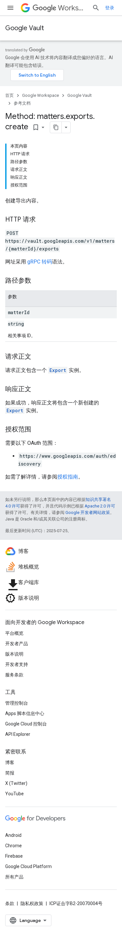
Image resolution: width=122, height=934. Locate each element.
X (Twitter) (16, 783)
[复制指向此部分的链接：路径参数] (37, 281)
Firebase (14, 856)
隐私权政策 (31, 903)
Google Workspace (40, 95)
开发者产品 (16, 643)
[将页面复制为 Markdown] (56, 127)
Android (13, 835)
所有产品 (14, 876)
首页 (9, 95)
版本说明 (14, 654)
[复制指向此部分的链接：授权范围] (37, 430)
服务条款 (14, 674)
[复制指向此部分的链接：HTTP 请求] (42, 220)
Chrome (13, 845)
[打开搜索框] (96, 8)
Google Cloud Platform (28, 866)
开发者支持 (16, 664)
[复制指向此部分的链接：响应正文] (37, 389)
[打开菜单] (10, 8)
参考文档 (22, 103)
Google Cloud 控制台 (26, 723)
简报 (9, 772)
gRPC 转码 (39, 262)
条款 (9, 903)
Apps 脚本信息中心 (24, 713)
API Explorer (17, 734)
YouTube (14, 793)
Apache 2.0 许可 (100, 506)
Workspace (72, 8)
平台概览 (14, 633)
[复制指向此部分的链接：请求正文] (37, 357)
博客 (9, 762)
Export (57, 370)
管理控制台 (16, 703)
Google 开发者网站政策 (87, 512)
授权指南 (67, 477)
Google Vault (24, 28)
